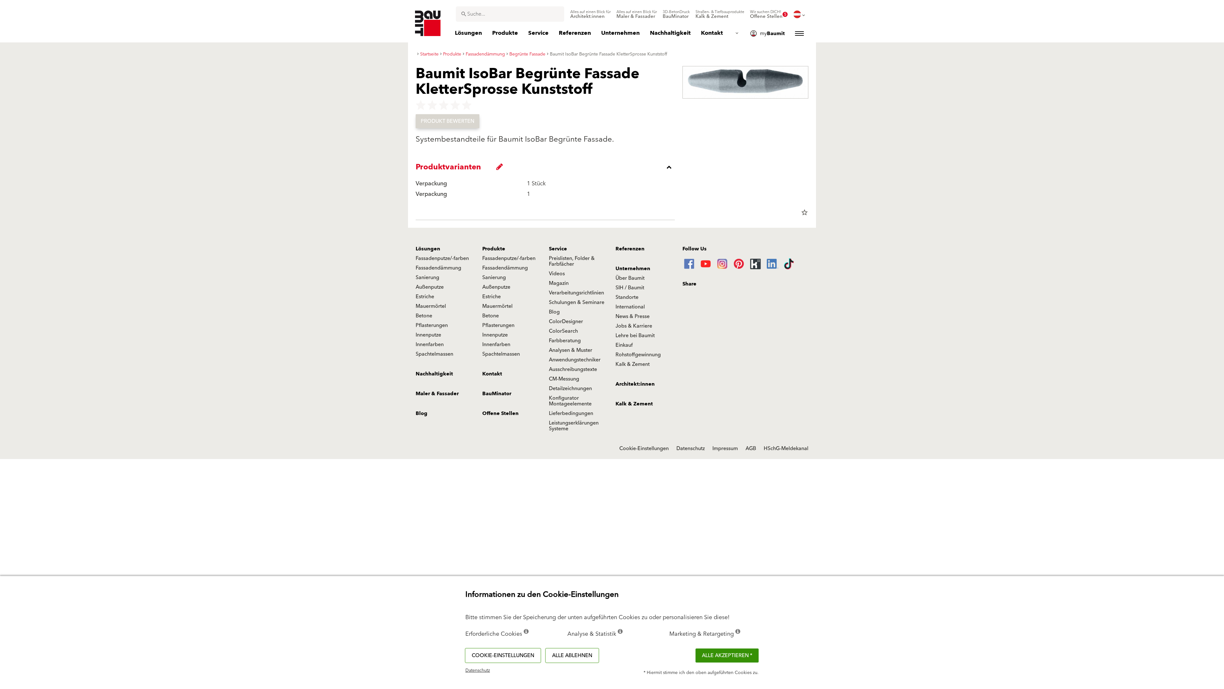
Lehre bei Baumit (635, 335)
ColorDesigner (566, 321)
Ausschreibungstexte (573, 369)
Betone (424, 315)
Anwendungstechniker (575, 359)
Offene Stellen (500, 413)
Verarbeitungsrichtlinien (576, 292)
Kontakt (492, 373)
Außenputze (430, 287)
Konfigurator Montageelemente (570, 401)
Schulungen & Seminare (576, 302)
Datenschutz (690, 448)
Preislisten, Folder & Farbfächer (572, 261)
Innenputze (428, 334)
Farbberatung (565, 340)
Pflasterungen (432, 325)
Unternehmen (633, 268)
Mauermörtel (431, 306)
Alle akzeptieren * (727, 655)
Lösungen (428, 248)
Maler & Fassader (437, 393)
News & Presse (633, 316)
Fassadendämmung (438, 267)
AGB (751, 448)
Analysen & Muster (570, 350)
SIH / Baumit (630, 287)
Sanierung (427, 277)
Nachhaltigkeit (434, 373)
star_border (804, 212)
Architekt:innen (635, 384)
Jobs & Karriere (634, 326)
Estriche (425, 296)
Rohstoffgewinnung (638, 354)
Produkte (493, 248)
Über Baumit (630, 278)
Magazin (559, 283)
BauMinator (496, 393)
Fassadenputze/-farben (442, 258)
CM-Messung (564, 378)
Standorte (627, 297)
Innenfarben (430, 344)
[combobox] (510, 14)
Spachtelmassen (434, 354)
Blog (554, 311)
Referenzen (630, 248)
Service (558, 248)
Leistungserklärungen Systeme (574, 426)
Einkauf (624, 345)
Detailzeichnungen (570, 388)
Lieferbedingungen (571, 413)
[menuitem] (590, 14)
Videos (557, 273)
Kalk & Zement (633, 364)
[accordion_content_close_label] (547, 167)
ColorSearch (563, 331)
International (630, 306)
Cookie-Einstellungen (644, 448)
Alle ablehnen (572, 655)
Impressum (725, 448)
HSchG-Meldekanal (786, 448)
